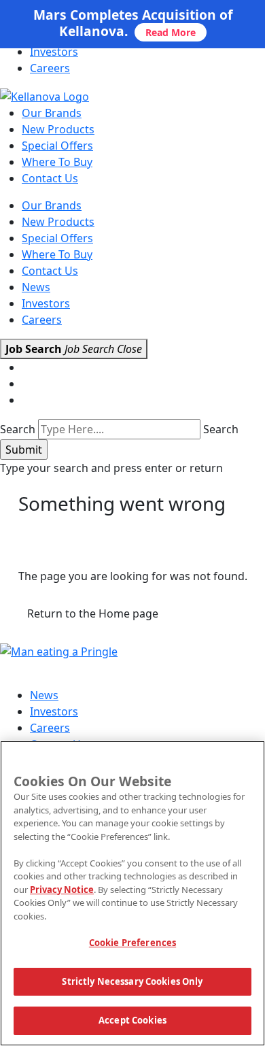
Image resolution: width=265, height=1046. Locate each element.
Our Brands (52, 112)
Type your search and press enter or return (111, 467)
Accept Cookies (132, 1020)
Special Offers (57, 145)
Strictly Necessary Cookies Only (132, 981)
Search (17, 429)
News (36, 287)
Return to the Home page (92, 613)
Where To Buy (57, 161)
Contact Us (50, 178)
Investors (54, 51)
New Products (58, 129)
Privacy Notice (62, 889)
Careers (50, 68)
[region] (132, 893)
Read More (170, 32)
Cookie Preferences (132, 943)
